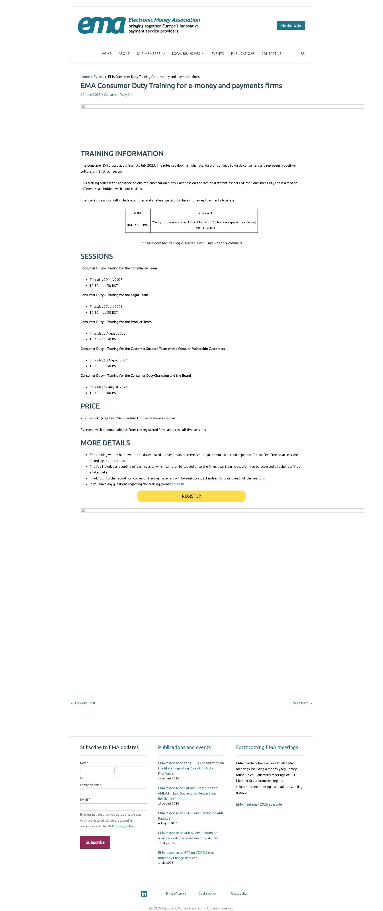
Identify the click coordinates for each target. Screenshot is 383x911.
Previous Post (83, 703)
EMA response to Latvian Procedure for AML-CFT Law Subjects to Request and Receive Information (187, 793)
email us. (178, 484)
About (124, 53)
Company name (90, 785)
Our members (148, 53)
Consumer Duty (115, 94)
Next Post (303, 703)
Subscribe (95, 842)
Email (85, 800)
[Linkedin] (144, 893)
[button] (291, 25)
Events (217, 53)
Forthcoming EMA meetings (267, 747)
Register (191, 496)
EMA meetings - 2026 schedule (259, 804)
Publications (242, 53)
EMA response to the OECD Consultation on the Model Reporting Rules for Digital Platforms (191, 768)
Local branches (186, 53)
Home (106, 53)
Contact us (271, 53)
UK (130, 94)
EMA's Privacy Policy (120, 826)
